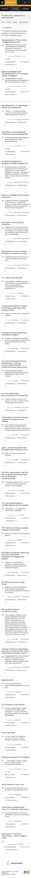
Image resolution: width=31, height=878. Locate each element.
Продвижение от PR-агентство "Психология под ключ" (14, 41)
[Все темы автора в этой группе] (14, 56)
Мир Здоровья (11, 540)
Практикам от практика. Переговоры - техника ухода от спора (14, 836)
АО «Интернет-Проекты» (10, 872)
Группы (15, 9)
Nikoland (13, 874)
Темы (3, 22)
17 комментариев (11, 847)
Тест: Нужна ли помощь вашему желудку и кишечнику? (15, 529)
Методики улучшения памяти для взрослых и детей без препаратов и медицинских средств (15, 555)
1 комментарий (11, 723)
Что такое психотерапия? (12, 278)
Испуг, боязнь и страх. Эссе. (13, 784)
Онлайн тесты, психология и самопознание (13, 16)
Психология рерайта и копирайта (15, 757)
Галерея (9, 22)
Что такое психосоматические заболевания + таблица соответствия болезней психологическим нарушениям (14, 364)
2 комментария (11, 774)
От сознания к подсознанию (13, 704)
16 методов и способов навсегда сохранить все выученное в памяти (15, 419)
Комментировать (11, 62)
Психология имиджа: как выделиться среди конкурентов (15, 162)
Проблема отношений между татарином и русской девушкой (15, 133)
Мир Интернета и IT (12, 490)
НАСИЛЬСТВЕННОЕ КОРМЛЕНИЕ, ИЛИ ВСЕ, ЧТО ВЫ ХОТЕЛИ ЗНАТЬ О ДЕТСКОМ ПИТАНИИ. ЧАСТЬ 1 (14, 33)
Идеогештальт (8, 680)
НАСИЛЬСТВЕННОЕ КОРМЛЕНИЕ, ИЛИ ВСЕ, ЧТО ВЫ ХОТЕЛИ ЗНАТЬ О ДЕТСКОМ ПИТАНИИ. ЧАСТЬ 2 (15, 651)
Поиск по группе (23, 22)
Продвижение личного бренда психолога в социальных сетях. (14, 252)
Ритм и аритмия (8, 732)
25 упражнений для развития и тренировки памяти (14, 334)
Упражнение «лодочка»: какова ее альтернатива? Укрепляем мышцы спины (14, 308)
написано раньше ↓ (17, 863)
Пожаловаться (25, 61)
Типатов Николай (11, 844)
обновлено (23, 56)
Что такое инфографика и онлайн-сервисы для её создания (15, 504)
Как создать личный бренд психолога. (13, 223)
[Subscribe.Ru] (11, 2)
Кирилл (9, 320)
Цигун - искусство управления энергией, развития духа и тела (14, 448)
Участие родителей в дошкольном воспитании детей (15, 394)
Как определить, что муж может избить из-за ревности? (15, 106)
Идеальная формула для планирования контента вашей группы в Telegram (15, 73)
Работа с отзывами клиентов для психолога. (15, 196)
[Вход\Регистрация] (25, 2)
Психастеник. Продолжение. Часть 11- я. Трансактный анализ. (15, 808)
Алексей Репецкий (11, 293)
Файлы (15, 22)
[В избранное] (3, 45)
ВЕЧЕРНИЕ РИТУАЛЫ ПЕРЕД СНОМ (13, 583)
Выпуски (5, 9)
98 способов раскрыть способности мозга (11, 610)
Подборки (25, 9)
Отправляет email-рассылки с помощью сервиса (15, 5)
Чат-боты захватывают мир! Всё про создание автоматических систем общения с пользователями (15, 475)
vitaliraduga (10, 56)
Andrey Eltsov (10, 692)
